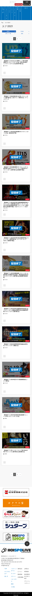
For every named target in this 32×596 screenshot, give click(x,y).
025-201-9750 (8, 562)
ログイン (26, 4)
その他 (20, 9)
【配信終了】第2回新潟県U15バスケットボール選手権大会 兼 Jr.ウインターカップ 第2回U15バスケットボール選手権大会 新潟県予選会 (15, 168)
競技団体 (20, 574)
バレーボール (14, 11)
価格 (22, 33)
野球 (17, 8)
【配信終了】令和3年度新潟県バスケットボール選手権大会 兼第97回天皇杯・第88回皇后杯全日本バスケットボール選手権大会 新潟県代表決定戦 (15, 275)
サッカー (9, 10)
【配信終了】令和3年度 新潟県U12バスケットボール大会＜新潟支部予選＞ (15, 132)
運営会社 (20, 568)
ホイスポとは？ (3, 10)
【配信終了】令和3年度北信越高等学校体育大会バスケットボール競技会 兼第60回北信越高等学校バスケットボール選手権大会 (15, 310)
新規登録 (17, 4)
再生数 (22, 31)
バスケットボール (6, 13)
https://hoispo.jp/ (5, 563)
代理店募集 (20, 577)
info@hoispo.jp (5, 565)
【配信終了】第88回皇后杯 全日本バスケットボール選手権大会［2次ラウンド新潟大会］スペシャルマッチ (15, 97)
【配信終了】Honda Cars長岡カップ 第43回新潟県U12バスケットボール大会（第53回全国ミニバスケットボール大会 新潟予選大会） (15, 62)
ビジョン (20, 571)
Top (2, 22)
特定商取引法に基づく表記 (27, 576)
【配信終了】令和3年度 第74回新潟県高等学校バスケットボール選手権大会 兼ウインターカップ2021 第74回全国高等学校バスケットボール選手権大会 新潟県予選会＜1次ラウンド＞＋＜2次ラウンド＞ (16, 205)
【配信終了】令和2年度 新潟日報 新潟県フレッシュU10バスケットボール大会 (15, 415)
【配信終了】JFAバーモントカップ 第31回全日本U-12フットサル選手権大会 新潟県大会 (15, 451)
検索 (27, 2)
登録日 (8, 31)
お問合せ (26, 568)
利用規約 (26, 571)
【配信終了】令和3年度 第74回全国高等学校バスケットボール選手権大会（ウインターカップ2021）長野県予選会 (16, 239)
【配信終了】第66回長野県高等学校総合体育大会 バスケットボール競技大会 (15, 344)
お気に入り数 (8, 33)
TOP (6, 568)
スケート (12, 10)
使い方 (26, 8)
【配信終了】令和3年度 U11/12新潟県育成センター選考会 (15, 380)
